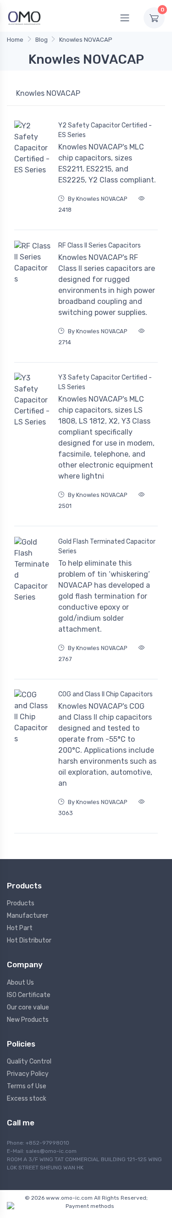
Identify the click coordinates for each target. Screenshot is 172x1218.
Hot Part (20, 928)
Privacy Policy (28, 1074)
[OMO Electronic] (24, 18)
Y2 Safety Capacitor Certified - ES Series (105, 130)
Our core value (28, 1007)
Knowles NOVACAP (85, 39)
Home (15, 39)
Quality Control (29, 1061)
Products (20, 903)
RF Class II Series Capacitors (99, 245)
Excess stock (26, 1098)
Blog (41, 39)
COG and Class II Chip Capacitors (105, 694)
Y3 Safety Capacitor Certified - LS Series (105, 382)
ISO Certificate (28, 995)
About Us (20, 983)
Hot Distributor (29, 940)
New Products (28, 1020)
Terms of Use (26, 1086)
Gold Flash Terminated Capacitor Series (106, 546)
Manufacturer (27, 916)
